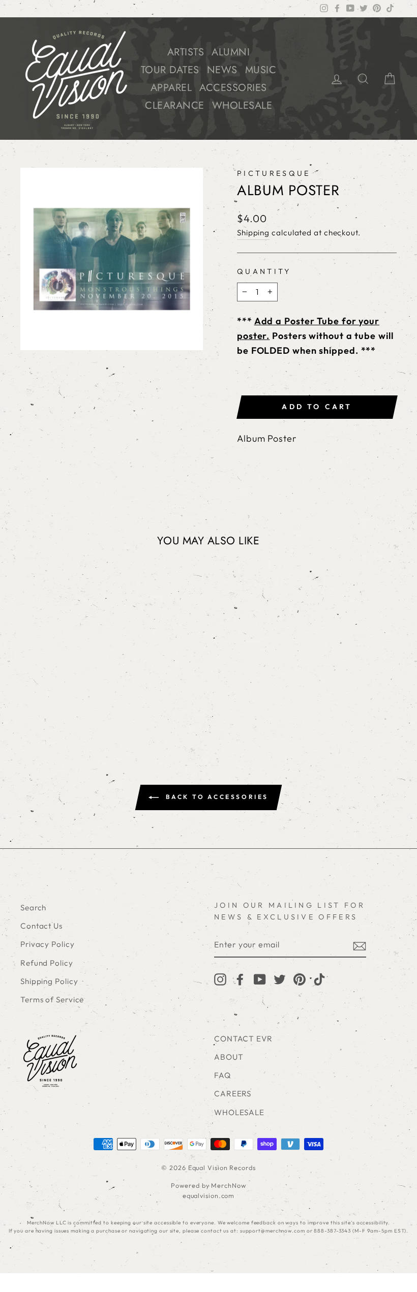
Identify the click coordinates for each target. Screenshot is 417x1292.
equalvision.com (209, 1195)
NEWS (222, 70)
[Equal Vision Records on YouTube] (260, 979)
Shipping (253, 232)
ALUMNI (231, 52)
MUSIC (261, 70)
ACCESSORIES (233, 87)
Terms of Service (52, 999)
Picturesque (274, 173)
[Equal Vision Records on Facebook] (240, 979)
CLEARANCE (174, 105)
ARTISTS (185, 52)
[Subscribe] (359, 945)
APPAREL (171, 87)
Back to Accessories (216, 797)
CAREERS (232, 1093)
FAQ (222, 1075)
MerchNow (228, 1185)
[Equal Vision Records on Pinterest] (299, 979)
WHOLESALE (242, 105)
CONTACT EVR (243, 1038)
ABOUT (229, 1057)
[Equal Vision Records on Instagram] (220, 979)
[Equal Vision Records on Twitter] (280, 979)
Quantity (264, 271)
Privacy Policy (47, 944)
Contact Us (41, 926)
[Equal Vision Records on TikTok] (319, 979)
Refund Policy (46, 963)
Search (33, 907)
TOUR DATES (170, 70)
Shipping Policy (49, 981)
